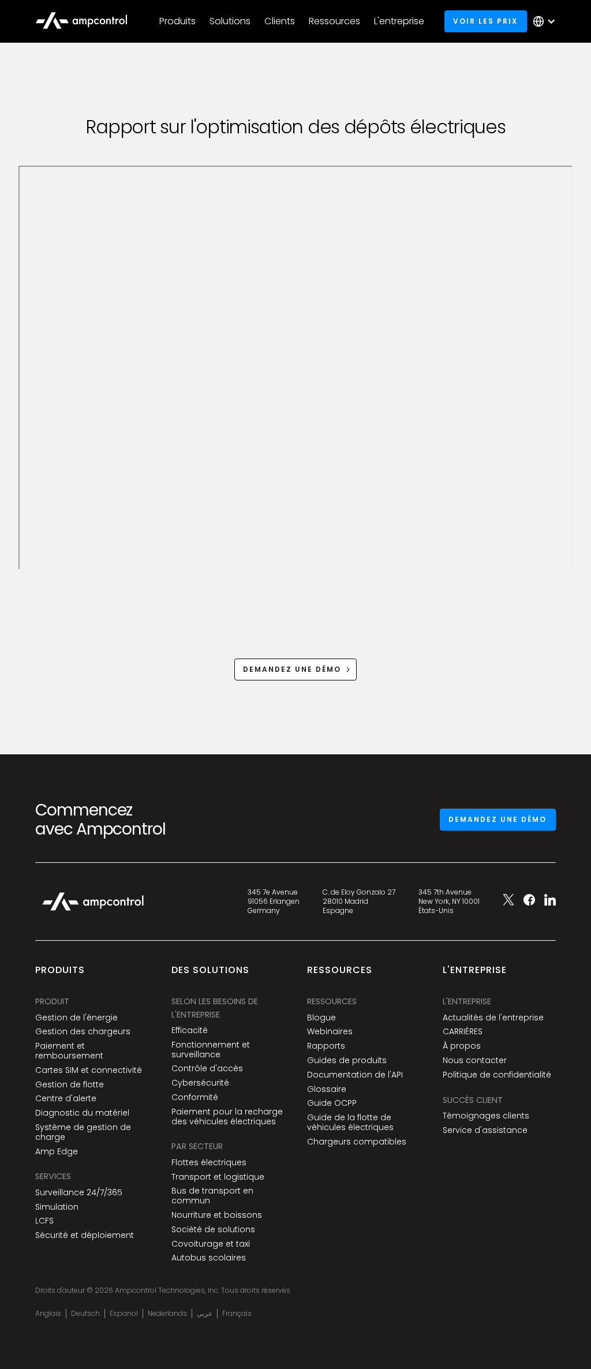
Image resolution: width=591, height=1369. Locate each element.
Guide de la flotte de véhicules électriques (350, 1122)
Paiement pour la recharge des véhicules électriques (227, 1117)
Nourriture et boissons (216, 1215)
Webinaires (330, 1032)
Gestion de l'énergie (76, 1018)
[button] (177, 21)
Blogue (321, 1018)
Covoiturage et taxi (210, 1244)
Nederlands (167, 1313)
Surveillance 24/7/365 (78, 1193)
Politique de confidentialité (497, 1075)
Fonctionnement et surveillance (210, 1050)
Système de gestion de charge (83, 1132)
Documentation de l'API (355, 1075)
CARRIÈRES (462, 1032)
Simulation (56, 1207)
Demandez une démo (497, 819)
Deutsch (85, 1313)
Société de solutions (213, 1230)
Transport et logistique (217, 1177)
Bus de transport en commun (212, 1196)
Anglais (48, 1313)
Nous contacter (475, 1060)
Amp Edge (56, 1152)
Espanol (124, 1313)
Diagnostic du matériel (82, 1113)
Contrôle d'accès (207, 1068)
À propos (462, 1046)
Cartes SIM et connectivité (88, 1070)
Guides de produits (347, 1060)
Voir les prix (485, 21)
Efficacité (189, 1030)
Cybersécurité (200, 1083)
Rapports (326, 1046)
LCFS (44, 1221)
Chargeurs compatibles (356, 1142)
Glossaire (326, 1089)
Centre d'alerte (65, 1099)
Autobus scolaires (208, 1258)
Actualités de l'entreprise (493, 1018)
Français (237, 1313)
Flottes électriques (208, 1163)
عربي (204, 1313)
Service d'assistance (485, 1130)
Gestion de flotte (69, 1085)
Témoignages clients (486, 1116)
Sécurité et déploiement (84, 1235)
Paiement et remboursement (69, 1051)
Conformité (194, 1097)
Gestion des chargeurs (82, 1032)
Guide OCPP (332, 1103)
